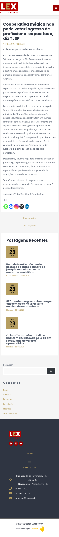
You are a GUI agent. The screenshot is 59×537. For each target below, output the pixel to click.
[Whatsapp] (5, 206)
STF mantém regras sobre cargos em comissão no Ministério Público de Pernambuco (29, 303)
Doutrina (7, 399)
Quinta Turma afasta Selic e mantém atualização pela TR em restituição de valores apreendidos (28, 339)
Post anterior (29, 217)
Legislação (8, 403)
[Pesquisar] (51, 371)
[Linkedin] (27, 206)
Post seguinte (29, 225)
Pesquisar (8, 364)
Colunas (7, 394)
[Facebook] (11, 206)
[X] (21, 206)
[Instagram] (16, 206)
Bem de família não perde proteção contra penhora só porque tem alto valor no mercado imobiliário (25, 268)
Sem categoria (10, 413)
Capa (8, 275)
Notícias (21, 43)
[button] (29, 462)
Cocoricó (35, 528)
